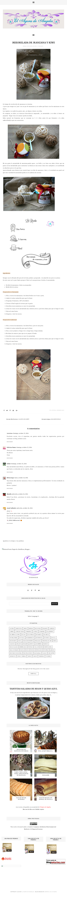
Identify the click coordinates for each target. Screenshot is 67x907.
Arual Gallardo (11, 508)
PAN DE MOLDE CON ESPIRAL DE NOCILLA (46, 798)
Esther (9, 463)
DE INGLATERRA (13, 637)
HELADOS (19, 643)
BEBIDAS (31, 628)
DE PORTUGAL (39, 637)
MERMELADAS (60, 410)
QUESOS (52, 650)
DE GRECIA (46, 634)
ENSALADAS (38, 640)
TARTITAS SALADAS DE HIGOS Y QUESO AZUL (33, 689)
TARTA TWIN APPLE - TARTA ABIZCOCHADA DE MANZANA (21, 773)
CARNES (12, 631)
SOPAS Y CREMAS (21, 656)
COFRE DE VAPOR (19, 631)
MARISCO (45, 643)
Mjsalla (9, 494)
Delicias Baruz (11, 447)
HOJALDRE (25, 643)
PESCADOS (39, 650)
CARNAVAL (51, 628)
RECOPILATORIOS (28, 653)
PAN (42, 646)
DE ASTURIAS (53, 410)
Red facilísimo (37, 653)
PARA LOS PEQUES (14, 650)
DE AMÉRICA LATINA (15, 634)
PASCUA (22, 650)
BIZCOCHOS (38, 628)
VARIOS (35, 656)
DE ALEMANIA (50, 631)
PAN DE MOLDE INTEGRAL (21, 798)
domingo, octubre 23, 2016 (21, 433)
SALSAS (44, 653)
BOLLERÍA (45, 628)
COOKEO (35, 631)
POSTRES (46, 650)
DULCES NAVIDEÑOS (28, 640)
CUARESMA (42, 631)
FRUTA (55, 640)
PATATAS (33, 650)
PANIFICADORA (48, 646)
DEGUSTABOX (13, 640)
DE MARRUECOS (30, 637)
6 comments (40, 46)
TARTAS (29, 656)
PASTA (27, 650)
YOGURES (48, 656)
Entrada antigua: (51, 419)
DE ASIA (24, 634)
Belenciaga (10, 478)
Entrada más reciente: (17, 419)
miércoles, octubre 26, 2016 (20, 494)
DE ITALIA (21, 637)
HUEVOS (32, 643)
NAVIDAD (30, 646)
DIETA (19, 640)
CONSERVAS (28, 631)
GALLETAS (12, 643)
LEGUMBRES (39, 643)
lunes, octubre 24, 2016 (21, 478)
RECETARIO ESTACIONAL (16, 653)
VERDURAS (41, 656)
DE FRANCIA (39, 634)
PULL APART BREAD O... (45, 751)
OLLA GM (36, 646)
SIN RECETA (13, 656)
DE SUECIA (47, 637)
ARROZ (25, 628)
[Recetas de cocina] (6, 860)
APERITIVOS (19, 628)
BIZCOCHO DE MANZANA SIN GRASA (21, 750)
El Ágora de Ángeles (28, 891)
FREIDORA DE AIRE (47, 640)
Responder (10, 441)
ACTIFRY (12, 628)
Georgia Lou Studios (50, 891)
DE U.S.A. (54, 637)
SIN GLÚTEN (51, 653)
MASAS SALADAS (14, 646)
